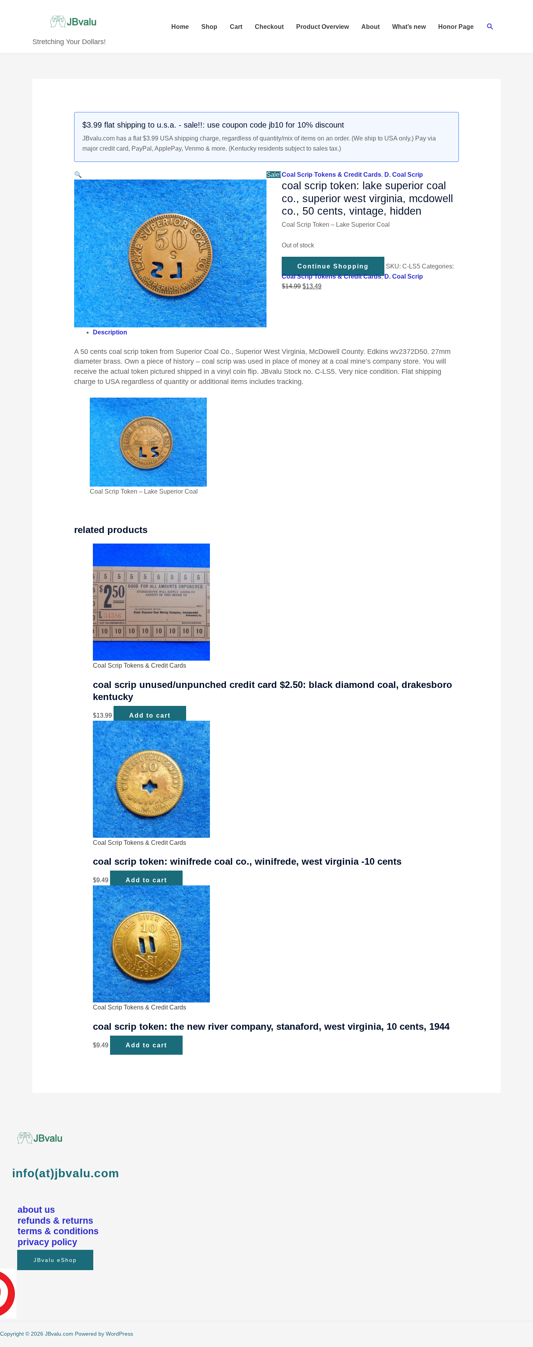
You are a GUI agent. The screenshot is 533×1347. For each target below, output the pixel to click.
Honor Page (456, 26)
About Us (36, 1210)
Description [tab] (110, 332)
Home (180, 26)
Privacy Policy (47, 1242)
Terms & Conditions (58, 1231)
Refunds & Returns (55, 1220)
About (370, 26)
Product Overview (322, 26)
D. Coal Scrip (403, 174)
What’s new (409, 26)
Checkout (269, 26)
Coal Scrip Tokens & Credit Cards (331, 174)
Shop (209, 26)
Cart (236, 26)
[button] (490, 27)
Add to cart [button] (150, 715)
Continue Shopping (333, 266)
